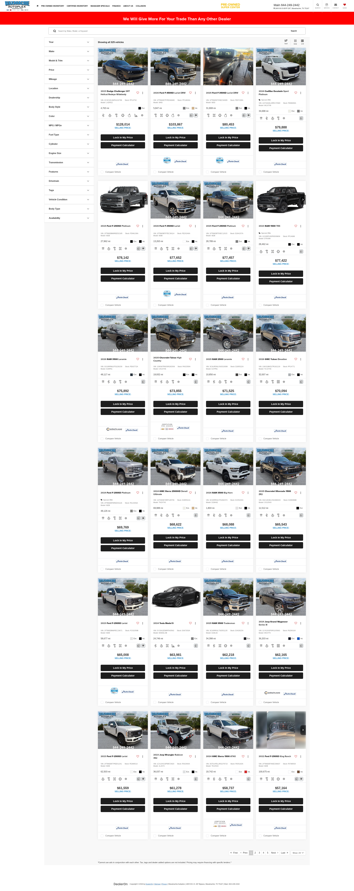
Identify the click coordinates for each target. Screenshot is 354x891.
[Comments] (191, 115)
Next (274, 853)
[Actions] (142, 92)
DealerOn (149, 884)
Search (294, 31)
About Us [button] (128, 6)
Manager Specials (100, 6)
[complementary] (345, 882)
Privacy (164, 884)
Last (284, 853)
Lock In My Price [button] (123, 137)
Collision (141, 6)
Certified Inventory (77, 6)
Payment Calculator (123, 145)
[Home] (37, 6)
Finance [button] (116, 6)
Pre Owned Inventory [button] (52, 6)
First (235, 853)
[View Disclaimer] (142, 115)
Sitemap (157, 884)
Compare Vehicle (113, 172)
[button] (145, 66)
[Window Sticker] (196, 115)
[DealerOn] (121, 884)
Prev (244, 853)
